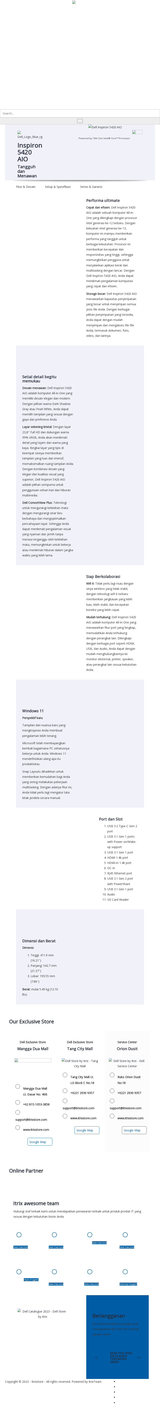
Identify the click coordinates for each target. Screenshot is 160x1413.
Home (16, 15)
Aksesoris (30, 86)
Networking (40, 49)
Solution (41, 15)
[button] (122, 3)
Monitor (29, 80)
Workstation (32, 75)
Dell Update (50, 17)
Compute (25, 15)
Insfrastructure (33, 15)
